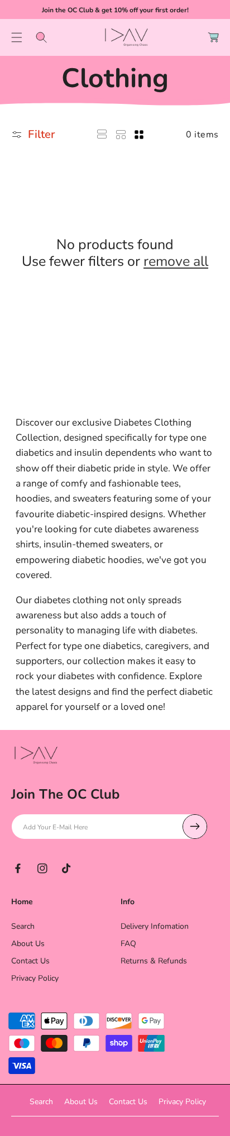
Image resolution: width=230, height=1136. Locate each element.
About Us (28, 943)
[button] (16, 37)
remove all (175, 261)
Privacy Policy (35, 978)
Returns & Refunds (154, 961)
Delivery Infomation (155, 926)
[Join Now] (195, 826)
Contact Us (30, 961)
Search (23, 926)
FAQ (128, 943)
